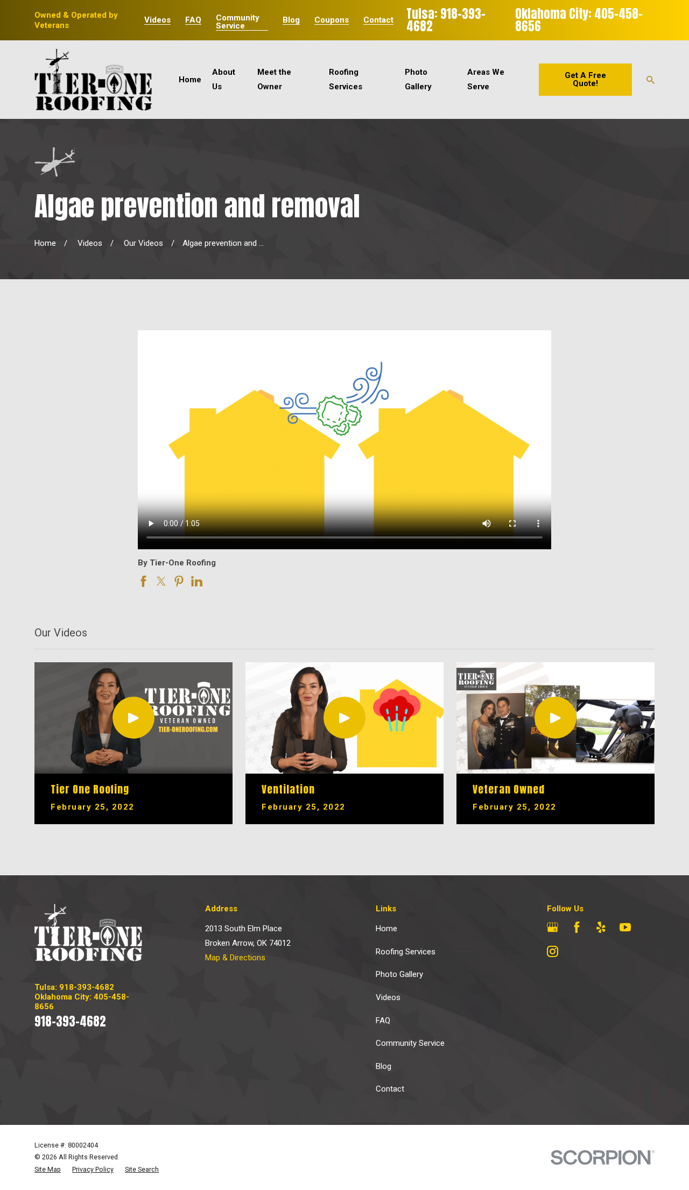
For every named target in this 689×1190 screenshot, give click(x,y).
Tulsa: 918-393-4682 (446, 20)
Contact (378, 20)
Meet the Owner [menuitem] (274, 79)
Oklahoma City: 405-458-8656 (579, 20)
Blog (291, 20)
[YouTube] (625, 927)
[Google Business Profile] (552, 927)
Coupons (331, 20)
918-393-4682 (70, 1021)
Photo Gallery (399, 974)
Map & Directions (235, 957)
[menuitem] (47, 1170)
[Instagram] (552, 951)
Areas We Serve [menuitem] (485, 79)
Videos (157, 20)
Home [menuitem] (190, 79)
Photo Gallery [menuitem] (418, 79)
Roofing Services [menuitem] (345, 79)
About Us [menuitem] (223, 79)
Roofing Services (405, 952)
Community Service (237, 22)
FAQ (193, 20)
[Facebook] (576, 927)
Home (386, 928)
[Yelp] (601, 927)
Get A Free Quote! (585, 79)
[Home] (93, 79)
